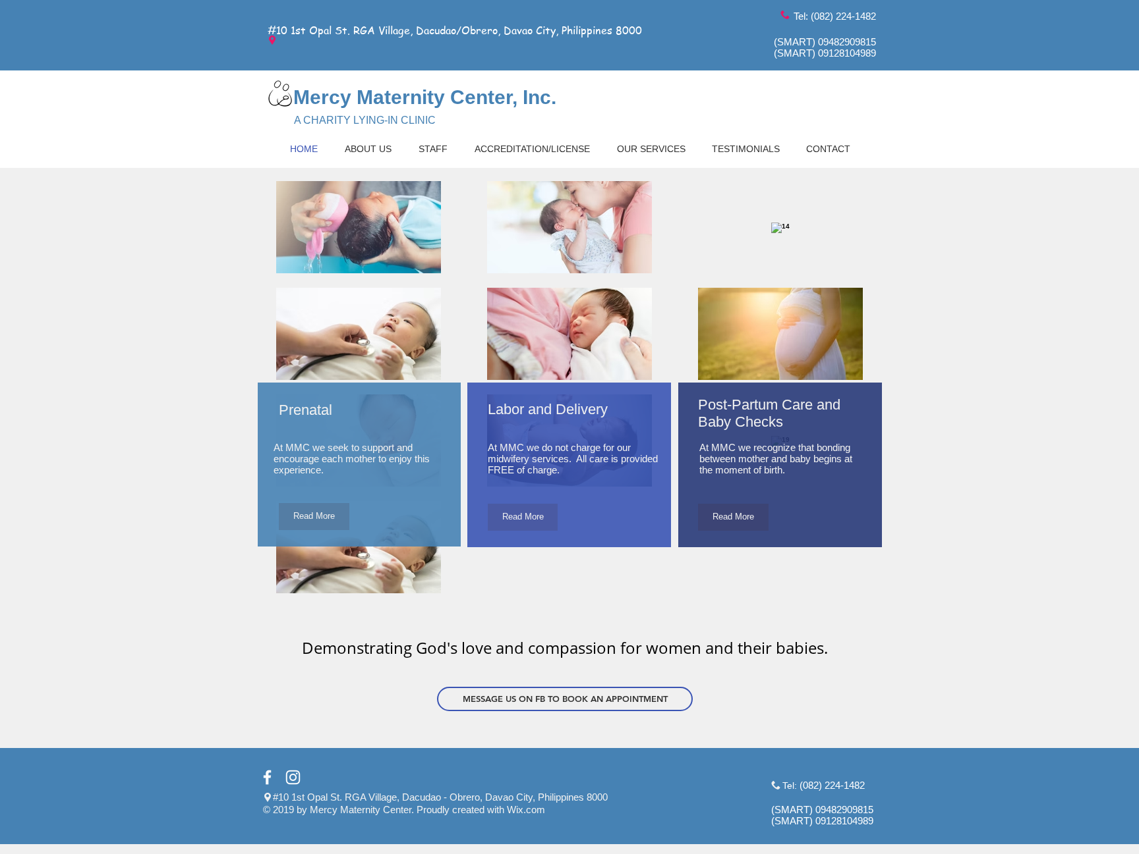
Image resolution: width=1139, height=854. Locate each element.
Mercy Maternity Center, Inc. (424, 97)
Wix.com (526, 809)
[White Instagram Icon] (293, 777)
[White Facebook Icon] (267, 777)
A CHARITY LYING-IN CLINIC (365, 120)
